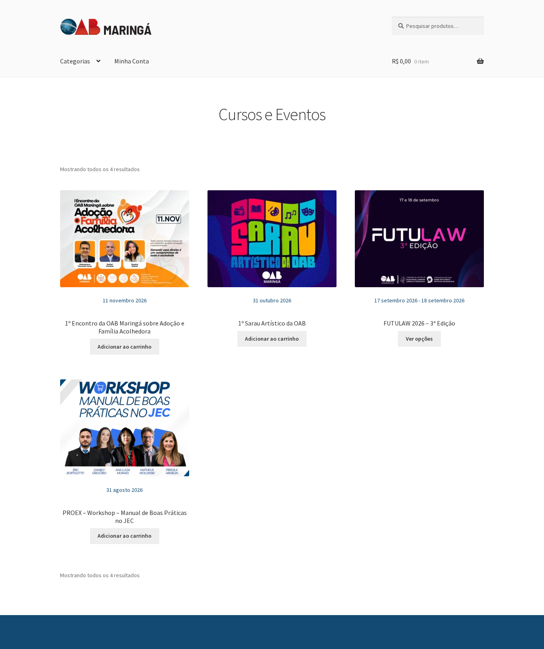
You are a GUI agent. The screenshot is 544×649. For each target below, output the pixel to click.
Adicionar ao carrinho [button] (124, 346)
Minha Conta (131, 61)
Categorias (75, 61)
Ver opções (419, 338)
